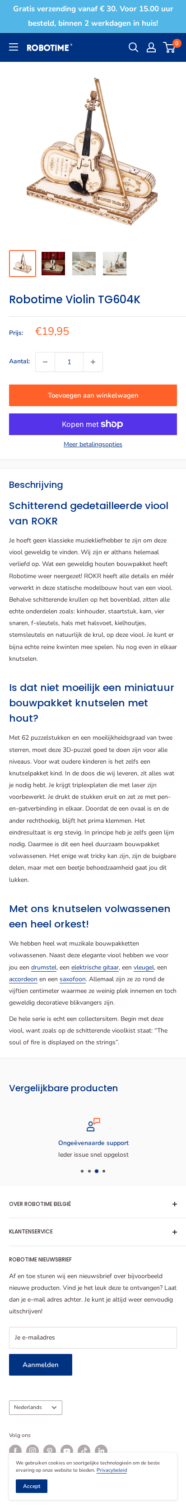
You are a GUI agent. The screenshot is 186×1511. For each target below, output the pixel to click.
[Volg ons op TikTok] (84, 1451)
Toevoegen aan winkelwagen (93, 395)
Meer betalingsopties (93, 444)
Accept (31, 1486)
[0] (169, 47)
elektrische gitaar (95, 967)
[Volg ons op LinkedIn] (101, 1451)
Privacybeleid (112, 1470)
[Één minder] (45, 361)
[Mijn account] (151, 47)
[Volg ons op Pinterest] (49, 1451)
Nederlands (28, 1407)
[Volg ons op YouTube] (66, 1451)
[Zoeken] (134, 47)
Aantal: (19, 361)
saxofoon (73, 979)
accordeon (23, 979)
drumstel (43, 967)
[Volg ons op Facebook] (15, 1451)
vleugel (144, 967)
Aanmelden (41, 1364)
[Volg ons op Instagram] (32, 1451)
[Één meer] (93, 361)
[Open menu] (13, 47)
